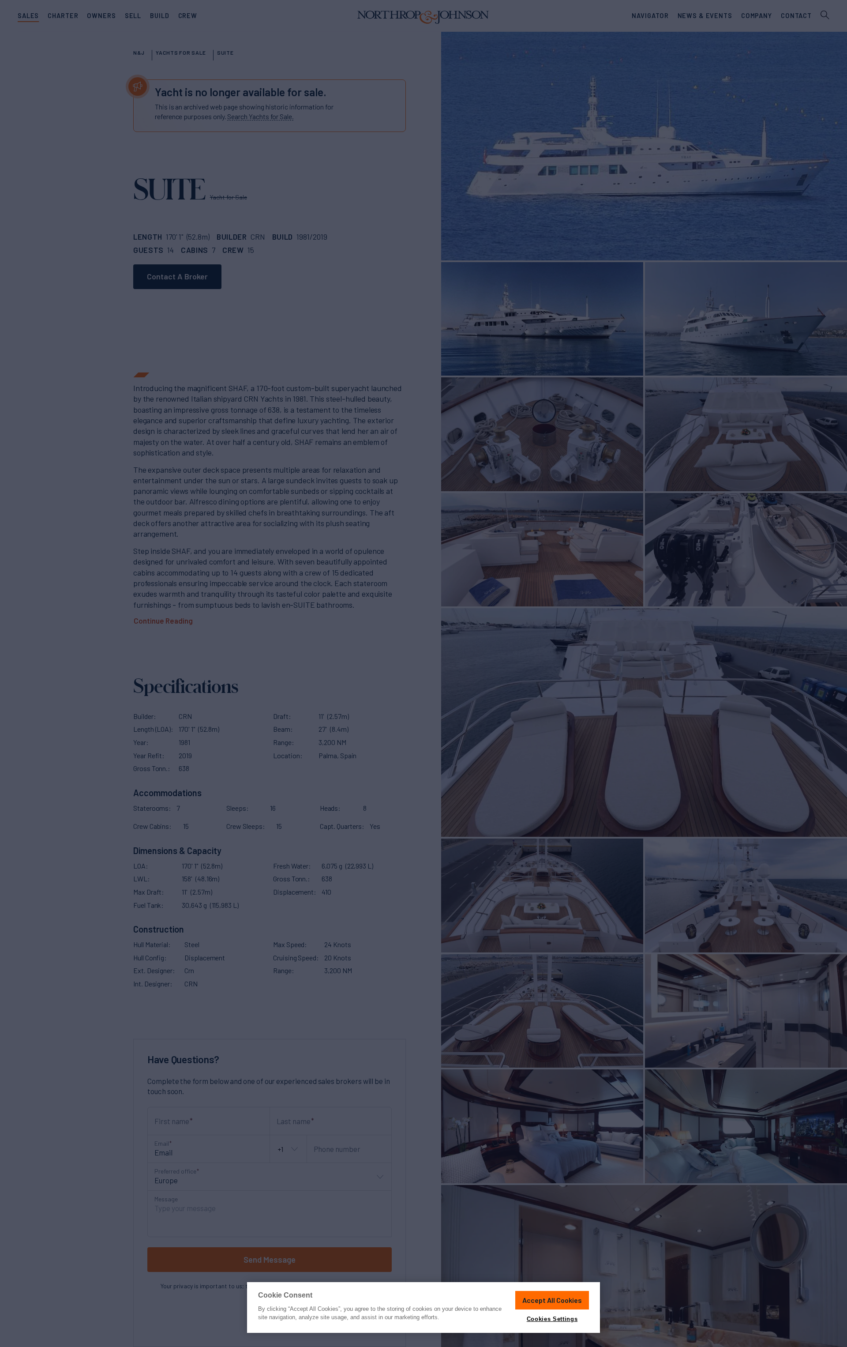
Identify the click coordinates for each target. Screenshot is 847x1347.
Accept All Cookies (552, 1300)
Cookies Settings (552, 1319)
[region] (423, 1307)
